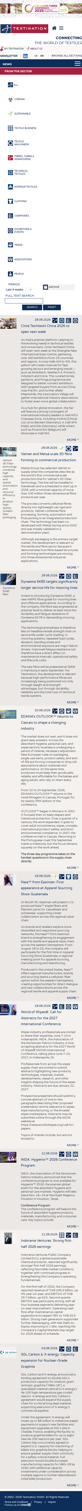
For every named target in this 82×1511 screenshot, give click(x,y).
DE (36, 56)
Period (14, 284)
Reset (52, 307)
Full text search (19, 296)
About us (36, 49)
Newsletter (9, 56)
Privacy (38, 1502)
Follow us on (13, 1505)
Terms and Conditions (16, 1502)
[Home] (24, 30)
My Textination (14, 49)
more (71, 440)
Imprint (52, 1502)
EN (42, 56)
